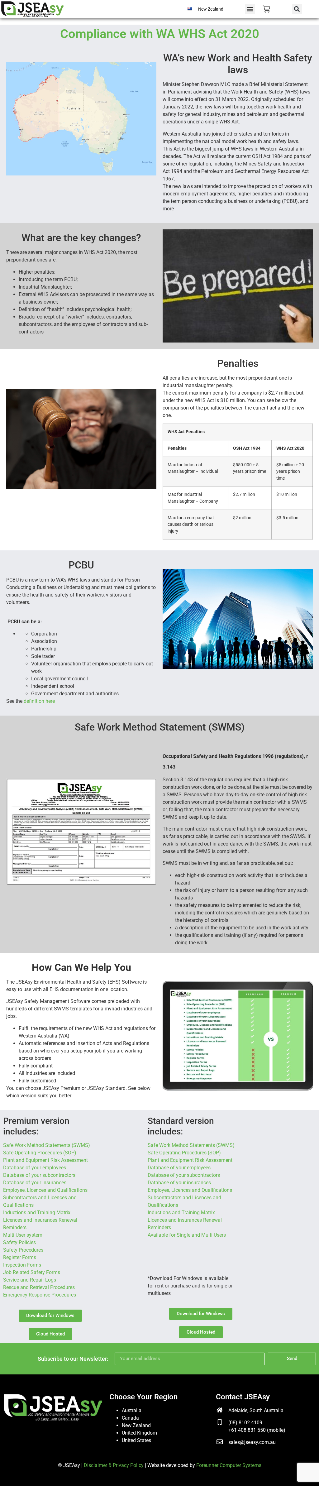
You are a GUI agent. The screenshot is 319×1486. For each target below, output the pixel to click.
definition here (39, 701)
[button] (250, 9)
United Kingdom (139, 1433)
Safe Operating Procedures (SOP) (39, 1153)
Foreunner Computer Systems (228, 1465)
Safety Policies (19, 1242)
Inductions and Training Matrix (36, 1212)
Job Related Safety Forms (31, 1272)
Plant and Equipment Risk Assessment (45, 1160)
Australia (131, 1410)
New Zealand (136, 1425)
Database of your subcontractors (39, 1175)
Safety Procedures (23, 1250)
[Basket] (266, 9)
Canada (130, 1418)
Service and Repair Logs (29, 1280)
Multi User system (22, 1235)
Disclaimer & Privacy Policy (114, 1465)
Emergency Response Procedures (39, 1295)
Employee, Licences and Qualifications (45, 1190)
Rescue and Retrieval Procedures (39, 1287)
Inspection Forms (22, 1265)
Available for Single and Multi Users (187, 1235)
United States (136, 1440)
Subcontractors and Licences (180, 1198)
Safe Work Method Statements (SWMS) (46, 1145)
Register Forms (19, 1257)
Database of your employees (34, 1168)
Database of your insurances (34, 1183)
